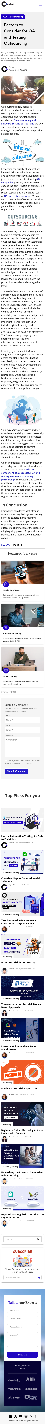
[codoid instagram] (26, 1416)
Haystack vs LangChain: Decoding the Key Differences (22, 1216)
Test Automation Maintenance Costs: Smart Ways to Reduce (18, 922)
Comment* (9, 736)
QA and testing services (17, 196)
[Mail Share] (39, 1277)
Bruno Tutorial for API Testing (18, 962)
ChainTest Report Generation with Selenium (20, 880)
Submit (22, 1354)
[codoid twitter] (14, 545)
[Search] (39, 1239)
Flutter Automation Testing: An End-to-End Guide (22, 838)
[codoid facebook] (35, 1416)
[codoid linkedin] (10, 1416)
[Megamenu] (40, 4)
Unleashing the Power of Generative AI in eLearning (22, 1174)
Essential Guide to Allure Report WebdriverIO (19, 1048)
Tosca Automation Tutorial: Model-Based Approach (21, 1006)
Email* (7, 726)
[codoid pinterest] (31, 1416)
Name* (7, 716)
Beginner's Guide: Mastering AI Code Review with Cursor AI (22, 1132)
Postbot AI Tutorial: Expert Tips (19, 1088)
